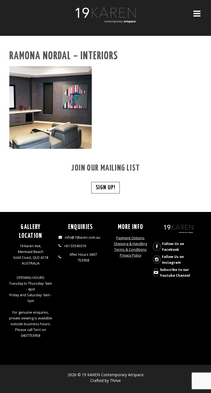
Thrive (115, 380)
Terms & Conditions (130, 249)
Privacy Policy (130, 255)
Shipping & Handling (130, 243)
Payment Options (130, 238)
